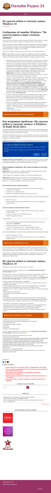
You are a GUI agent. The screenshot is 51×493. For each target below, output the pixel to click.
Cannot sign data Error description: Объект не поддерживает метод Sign (26, 367)
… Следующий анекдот (44, 404)
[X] (8, 362)
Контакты (40, 488)
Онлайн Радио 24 (27, 5)
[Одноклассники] (5, 362)
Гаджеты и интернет (6, 26)
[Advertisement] (12, 463)
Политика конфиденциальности (10, 484)
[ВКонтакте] (3, 362)
